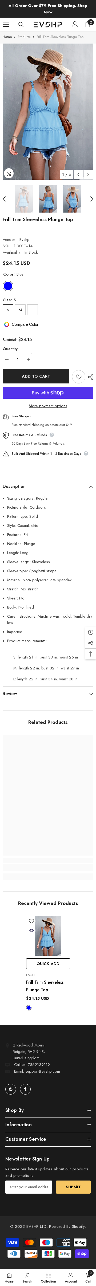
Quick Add (48, 964)
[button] (78, 174)
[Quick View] (31, 931)
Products (24, 36)
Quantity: (11, 349)
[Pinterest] (10, 1089)
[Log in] (75, 24)
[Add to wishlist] (78, 376)
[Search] (21, 24)
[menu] (6, 24)
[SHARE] (89, 377)
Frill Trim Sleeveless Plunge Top (44, 986)
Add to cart (36, 376)
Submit (73, 1187)
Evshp (24, 239)
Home (7, 36)
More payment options (48, 406)
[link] (48, 867)
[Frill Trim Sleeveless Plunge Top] (48, 936)
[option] (48, 112)
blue (28, 1007)
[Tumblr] (25, 1089)
